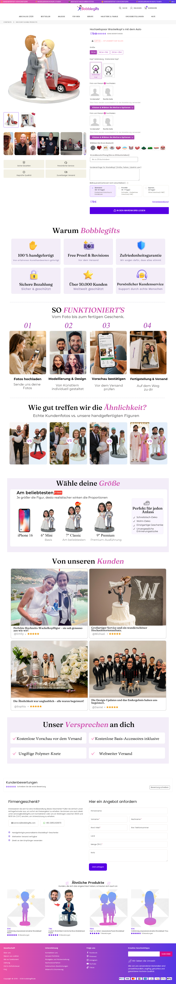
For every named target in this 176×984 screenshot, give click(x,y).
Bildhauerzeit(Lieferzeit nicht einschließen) (116, 183)
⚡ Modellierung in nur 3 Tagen (17, 1)
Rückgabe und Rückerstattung (57, 959)
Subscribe (166, 954)
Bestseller (45, 16)
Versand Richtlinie (52, 956)
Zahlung (7, 963)
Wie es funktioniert (11, 959)
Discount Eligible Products (26, 22)
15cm (93, 52)
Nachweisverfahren (52, 963)
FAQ (5, 969)
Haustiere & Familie (109, 16)
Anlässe (61, 16)
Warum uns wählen (11, 956)
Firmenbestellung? (160, 202)
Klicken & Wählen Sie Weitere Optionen (111, 107)
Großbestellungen (135, 16)
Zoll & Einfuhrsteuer (12, 966)
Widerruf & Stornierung (54, 969)
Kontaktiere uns (51, 953)
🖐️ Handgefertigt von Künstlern (83, 1)
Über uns (7, 953)
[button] (101, 33)
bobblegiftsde (30, 979)
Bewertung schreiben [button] (160, 787)
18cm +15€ (103, 52)
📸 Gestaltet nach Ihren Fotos (50, 1)
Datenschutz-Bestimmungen (56, 966)
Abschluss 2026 (26, 16)
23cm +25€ (117, 52)
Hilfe (153, 16)
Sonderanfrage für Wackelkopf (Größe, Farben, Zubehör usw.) (115, 167)
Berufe (90, 16)
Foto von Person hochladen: (103, 83)
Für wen (76, 16)
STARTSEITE (7, 22)
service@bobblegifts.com (24, 823)
